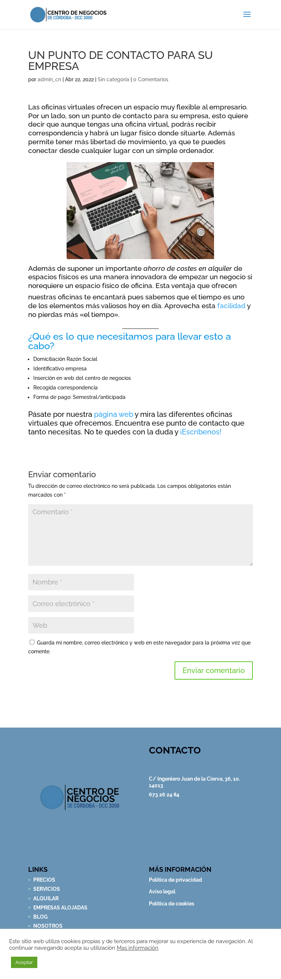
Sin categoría (113, 79)
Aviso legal (162, 891)
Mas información (137, 948)
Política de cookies (171, 904)
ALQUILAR (46, 898)
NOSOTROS (48, 926)
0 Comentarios (150, 79)
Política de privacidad (175, 880)
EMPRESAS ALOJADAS (60, 908)
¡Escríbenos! (200, 431)
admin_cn (49, 79)
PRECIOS (44, 880)
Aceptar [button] (24, 962)
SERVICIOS (46, 889)
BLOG (40, 917)
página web (112, 414)
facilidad (231, 306)
